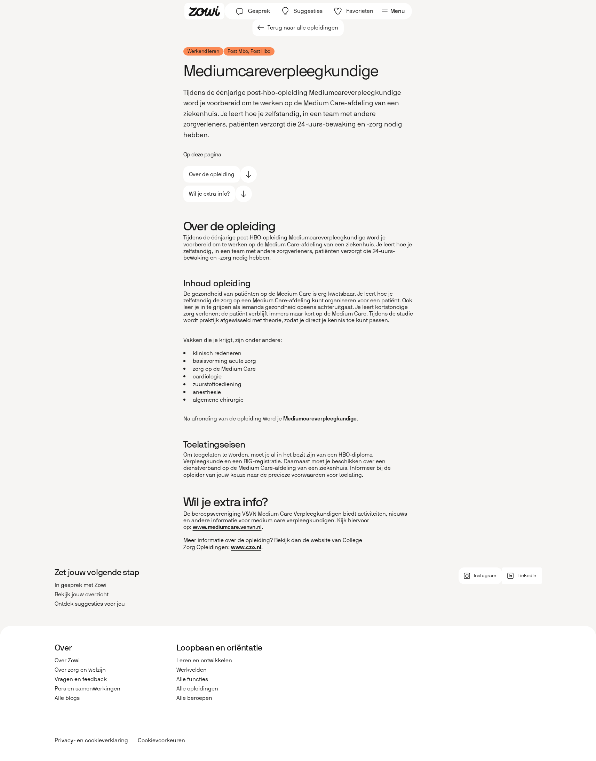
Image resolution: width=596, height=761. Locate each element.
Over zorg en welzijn (80, 669)
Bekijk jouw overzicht (82, 594)
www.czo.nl (246, 547)
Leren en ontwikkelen (204, 660)
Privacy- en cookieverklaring (91, 740)
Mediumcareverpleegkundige (320, 418)
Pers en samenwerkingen (87, 688)
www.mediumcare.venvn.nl (227, 527)
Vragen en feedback (81, 679)
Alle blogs (67, 698)
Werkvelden (191, 669)
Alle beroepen (194, 698)
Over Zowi (67, 660)
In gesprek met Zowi (80, 585)
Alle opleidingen (197, 688)
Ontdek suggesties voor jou (90, 603)
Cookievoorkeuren (161, 740)
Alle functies (192, 679)
